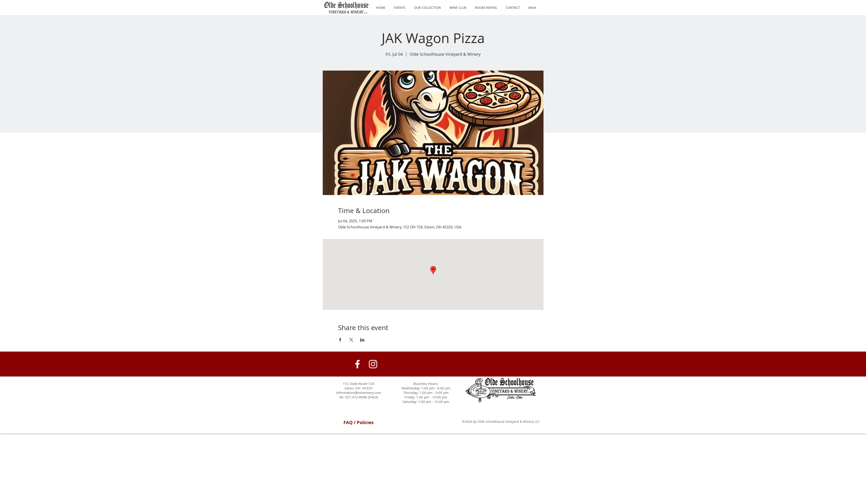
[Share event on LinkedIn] (362, 340)
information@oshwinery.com (358, 392)
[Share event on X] (351, 340)
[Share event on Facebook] (340, 340)
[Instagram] (373, 364)
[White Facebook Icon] (357, 364)
